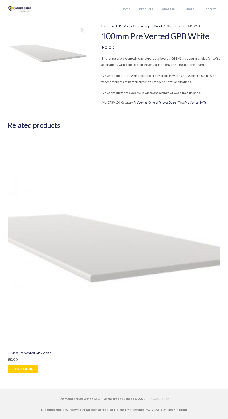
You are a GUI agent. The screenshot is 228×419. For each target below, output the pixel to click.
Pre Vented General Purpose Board (140, 26)
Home (105, 26)
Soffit (114, 26)
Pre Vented (192, 102)
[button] (155, 9)
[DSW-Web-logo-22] (19, 9)
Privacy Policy (158, 399)
